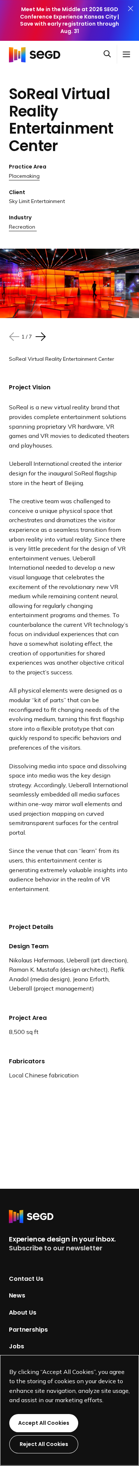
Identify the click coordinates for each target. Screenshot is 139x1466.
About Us (22, 1312)
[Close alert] (130, 20)
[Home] (36, 54)
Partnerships (28, 1329)
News (17, 1295)
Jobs (16, 1346)
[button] (110, 54)
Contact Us (26, 1278)
